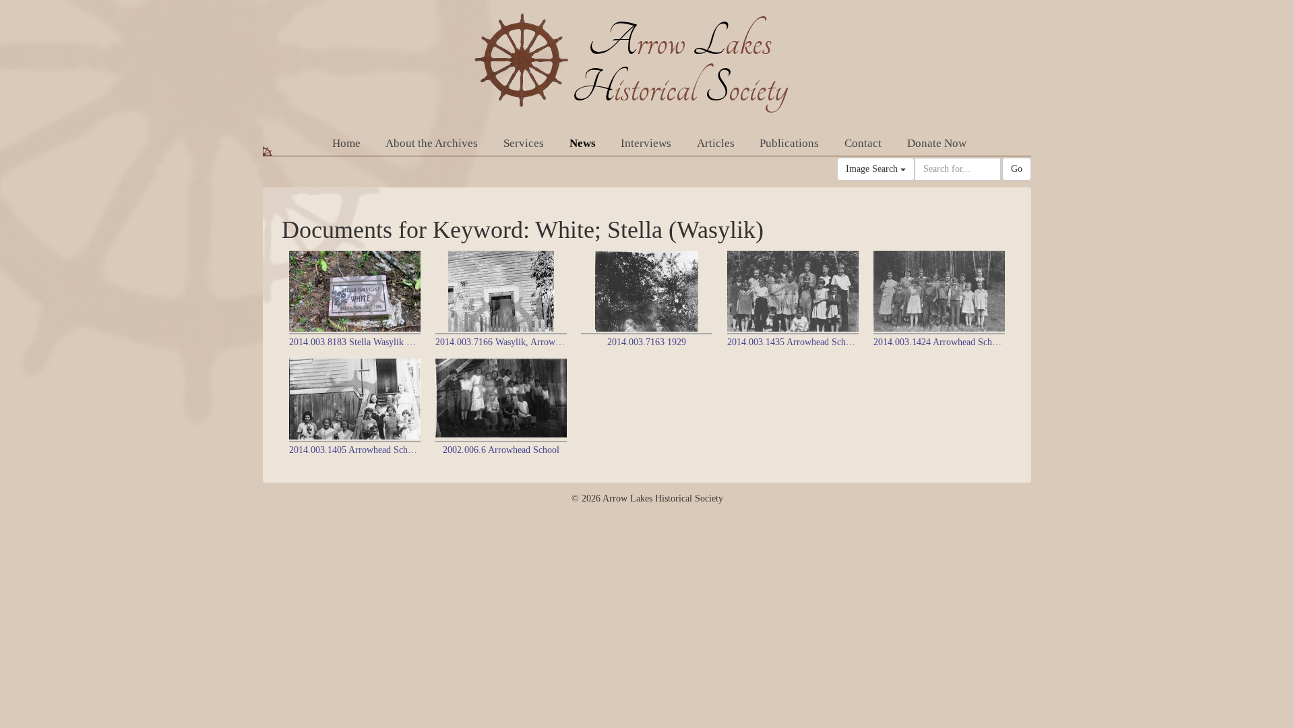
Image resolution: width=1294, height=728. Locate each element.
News (582, 143)
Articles (716, 143)
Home (346, 143)
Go (1016, 169)
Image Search (873, 169)
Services (523, 143)
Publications (789, 143)
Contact (863, 143)
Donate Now (936, 143)
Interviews (646, 143)
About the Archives (432, 143)
